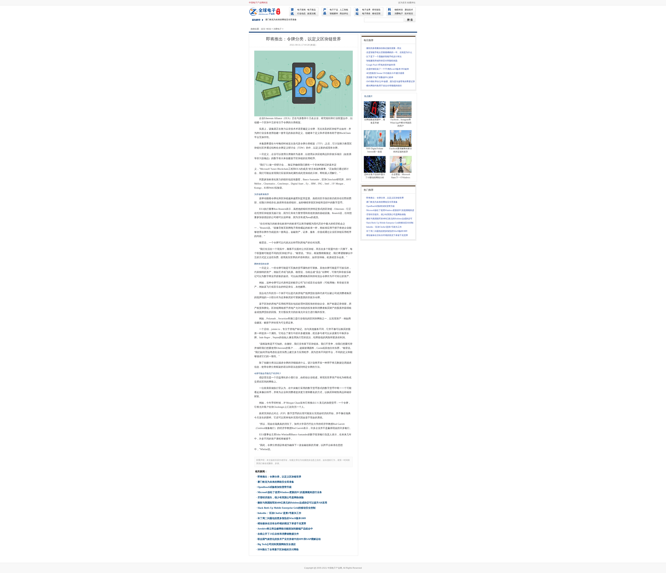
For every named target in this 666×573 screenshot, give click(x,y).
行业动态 (301, 13)
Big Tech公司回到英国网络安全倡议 (277, 544)
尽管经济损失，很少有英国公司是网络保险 (281, 497)
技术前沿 (409, 13)
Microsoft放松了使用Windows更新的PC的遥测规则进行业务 (290, 492)
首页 (263, 29)
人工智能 (344, 9)
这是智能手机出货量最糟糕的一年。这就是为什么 (389, 52)
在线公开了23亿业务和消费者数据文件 (278, 534)
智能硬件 (334, 13)
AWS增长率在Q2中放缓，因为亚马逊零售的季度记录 (390, 81)
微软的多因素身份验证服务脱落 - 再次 (383, 48)
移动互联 (376, 13)
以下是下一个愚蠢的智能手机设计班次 (384, 56)
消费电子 (399, 13)
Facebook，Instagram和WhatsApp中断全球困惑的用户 (400, 122)
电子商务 (366, 13)
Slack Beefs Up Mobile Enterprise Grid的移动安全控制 (286, 508)
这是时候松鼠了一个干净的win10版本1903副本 (387, 69)
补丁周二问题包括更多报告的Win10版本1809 (282, 518)
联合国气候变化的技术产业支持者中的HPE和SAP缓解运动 (289, 539)
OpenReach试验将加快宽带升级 (275, 487)
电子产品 (334, 9)
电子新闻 (301, 9)
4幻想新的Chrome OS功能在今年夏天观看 (385, 73)
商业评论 (344, 13)
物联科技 (399, 9)
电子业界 (366, 9)
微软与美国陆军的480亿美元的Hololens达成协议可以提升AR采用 (292, 502)
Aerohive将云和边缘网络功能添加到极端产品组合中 (285, 528)
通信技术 (409, 9)
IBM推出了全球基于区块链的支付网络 (278, 549)
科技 (269, 29)
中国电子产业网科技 (258, 2)
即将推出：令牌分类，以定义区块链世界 (279, 476)
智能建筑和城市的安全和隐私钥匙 (382, 60)
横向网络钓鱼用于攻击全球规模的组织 (384, 85)
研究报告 (376, 9)
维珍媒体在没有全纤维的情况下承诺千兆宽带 (282, 523)
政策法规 (311, 13)
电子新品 (311, 9)
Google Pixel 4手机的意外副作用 (380, 65)
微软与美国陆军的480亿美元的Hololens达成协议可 (389, 218)
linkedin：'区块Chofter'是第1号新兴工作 (279, 513)
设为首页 (402, 2)
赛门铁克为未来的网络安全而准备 (281, 18)
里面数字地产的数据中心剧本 (379, 77)
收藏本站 (411, 2)
